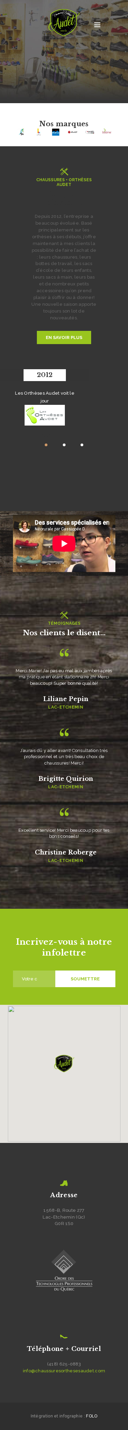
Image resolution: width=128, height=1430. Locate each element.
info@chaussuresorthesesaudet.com (64, 1370)
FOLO (91, 1416)
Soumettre (85, 978)
